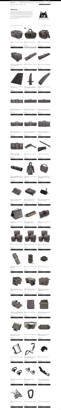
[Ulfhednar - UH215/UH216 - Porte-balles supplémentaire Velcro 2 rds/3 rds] (16, 326)
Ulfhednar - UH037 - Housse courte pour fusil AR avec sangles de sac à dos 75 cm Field (44, 132)
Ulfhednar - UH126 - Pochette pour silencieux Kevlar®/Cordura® (16, 267)
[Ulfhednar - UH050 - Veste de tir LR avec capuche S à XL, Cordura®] (30, 168)
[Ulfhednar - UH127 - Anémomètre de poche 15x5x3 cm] (30, 258)
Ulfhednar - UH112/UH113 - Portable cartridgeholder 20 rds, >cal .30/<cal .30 (29, 222)
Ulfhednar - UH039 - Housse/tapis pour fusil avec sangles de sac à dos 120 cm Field (16, 109)
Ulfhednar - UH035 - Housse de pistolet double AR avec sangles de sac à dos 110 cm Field (30, 132)
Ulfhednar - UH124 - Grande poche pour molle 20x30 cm (43, 244)
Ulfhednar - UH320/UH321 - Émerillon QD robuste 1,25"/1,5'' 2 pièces (16, 379)
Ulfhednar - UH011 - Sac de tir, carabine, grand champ (30, 42)
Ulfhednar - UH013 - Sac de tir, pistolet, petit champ (43, 42)
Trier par (11, 25)
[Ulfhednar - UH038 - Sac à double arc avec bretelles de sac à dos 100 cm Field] (16, 146)
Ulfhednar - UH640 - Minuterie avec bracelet (43, 266)
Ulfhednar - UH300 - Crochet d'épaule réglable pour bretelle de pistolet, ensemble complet (44, 379)
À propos (21, 4)
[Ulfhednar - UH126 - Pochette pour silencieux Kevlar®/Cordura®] (16, 258)
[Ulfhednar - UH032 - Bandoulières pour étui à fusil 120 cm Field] (44, 79)
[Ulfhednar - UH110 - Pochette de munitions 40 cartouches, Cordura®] (16, 214)
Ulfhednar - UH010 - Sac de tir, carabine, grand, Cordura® (16, 42)
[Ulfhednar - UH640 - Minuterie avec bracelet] (44, 258)
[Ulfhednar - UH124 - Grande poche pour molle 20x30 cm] (44, 236)
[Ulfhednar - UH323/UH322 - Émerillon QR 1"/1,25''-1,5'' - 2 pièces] (30, 371)
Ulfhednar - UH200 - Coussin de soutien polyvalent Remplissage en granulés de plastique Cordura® (16, 290)
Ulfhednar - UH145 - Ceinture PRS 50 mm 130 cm (30, 334)
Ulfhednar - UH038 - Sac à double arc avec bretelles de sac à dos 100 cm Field (15, 154)
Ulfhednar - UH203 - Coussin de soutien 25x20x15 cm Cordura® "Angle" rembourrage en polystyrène (16, 312)
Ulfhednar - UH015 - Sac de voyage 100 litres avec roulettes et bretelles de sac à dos (16, 65)
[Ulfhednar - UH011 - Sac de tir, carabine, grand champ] (30, 34)
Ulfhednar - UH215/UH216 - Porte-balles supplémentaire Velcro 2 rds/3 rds (15, 335)
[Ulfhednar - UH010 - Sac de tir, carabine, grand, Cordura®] (16, 34)
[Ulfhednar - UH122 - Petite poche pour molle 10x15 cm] (16, 236)
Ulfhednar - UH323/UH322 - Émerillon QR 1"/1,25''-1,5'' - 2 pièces (29, 379)
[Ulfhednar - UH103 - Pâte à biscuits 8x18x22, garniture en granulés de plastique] (16, 191)
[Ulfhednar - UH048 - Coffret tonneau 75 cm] (44, 146)
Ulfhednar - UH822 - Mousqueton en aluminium (44, 401)
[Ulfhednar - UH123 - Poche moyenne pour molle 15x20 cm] (30, 236)
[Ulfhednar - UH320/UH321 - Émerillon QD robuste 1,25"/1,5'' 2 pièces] (16, 371)
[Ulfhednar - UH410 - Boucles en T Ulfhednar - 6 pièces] (16, 393)
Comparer (41, 25)
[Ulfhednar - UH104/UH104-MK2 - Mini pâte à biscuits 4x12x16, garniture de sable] (30, 191)
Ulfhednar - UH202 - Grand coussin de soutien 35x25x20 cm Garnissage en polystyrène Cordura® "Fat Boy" (43, 290)
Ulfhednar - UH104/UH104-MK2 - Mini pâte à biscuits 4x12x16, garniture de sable (29, 200)
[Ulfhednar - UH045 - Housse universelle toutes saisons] (30, 146)
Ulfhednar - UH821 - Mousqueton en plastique (30, 401)
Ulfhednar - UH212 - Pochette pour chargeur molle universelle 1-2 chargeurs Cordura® (44, 312)
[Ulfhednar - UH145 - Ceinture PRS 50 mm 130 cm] (30, 326)
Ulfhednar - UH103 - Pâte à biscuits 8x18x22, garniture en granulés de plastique (15, 200)
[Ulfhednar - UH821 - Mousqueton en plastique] (30, 393)
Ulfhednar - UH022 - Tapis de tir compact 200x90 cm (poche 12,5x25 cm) (16, 87)
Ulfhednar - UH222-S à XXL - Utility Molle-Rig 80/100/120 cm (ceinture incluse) (43, 335)
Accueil (11, 4)
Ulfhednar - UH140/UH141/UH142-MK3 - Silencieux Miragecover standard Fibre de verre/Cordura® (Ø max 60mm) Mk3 (16, 177)
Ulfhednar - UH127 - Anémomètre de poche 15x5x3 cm (30, 267)
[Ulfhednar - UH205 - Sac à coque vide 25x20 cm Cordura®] (30, 304)
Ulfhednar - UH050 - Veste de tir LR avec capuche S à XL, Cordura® (30, 177)
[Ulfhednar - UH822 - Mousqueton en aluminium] (44, 393)
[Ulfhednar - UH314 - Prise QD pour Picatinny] (44, 349)
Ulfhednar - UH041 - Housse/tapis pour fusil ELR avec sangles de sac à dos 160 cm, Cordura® (44, 109)
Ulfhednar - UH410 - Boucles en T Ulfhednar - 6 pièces (16, 402)
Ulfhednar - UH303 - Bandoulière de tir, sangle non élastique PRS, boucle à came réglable (30, 357)
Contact (25, 4)
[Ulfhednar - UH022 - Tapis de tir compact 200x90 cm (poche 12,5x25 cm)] (16, 79)
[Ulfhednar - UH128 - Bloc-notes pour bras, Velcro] (16, 349)
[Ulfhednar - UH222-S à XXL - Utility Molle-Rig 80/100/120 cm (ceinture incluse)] (44, 326)
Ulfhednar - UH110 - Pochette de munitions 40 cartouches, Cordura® (16, 222)
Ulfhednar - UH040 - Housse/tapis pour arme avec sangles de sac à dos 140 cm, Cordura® (30, 109)
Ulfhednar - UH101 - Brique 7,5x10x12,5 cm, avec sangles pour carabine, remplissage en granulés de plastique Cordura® (44, 177)
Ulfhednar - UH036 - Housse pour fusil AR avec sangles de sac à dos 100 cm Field (16, 132)
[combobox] (31, 2)
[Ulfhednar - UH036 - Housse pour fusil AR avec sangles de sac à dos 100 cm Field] (16, 123)
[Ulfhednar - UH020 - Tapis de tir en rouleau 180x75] (30, 56)
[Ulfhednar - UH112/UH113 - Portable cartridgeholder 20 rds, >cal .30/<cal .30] (30, 214)
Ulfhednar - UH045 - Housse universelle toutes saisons (30, 154)
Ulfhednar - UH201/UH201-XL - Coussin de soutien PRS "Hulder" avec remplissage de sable (30, 289)
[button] (50, 2)
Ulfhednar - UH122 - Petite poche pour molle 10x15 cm (16, 244)
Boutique (17, 4)
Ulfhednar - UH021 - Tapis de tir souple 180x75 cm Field (44, 65)
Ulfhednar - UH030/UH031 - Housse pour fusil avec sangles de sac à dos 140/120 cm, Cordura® (30, 87)
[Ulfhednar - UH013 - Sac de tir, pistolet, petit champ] (44, 34)
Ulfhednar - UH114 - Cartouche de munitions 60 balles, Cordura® (44, 222)
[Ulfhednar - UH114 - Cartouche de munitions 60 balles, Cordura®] (44, 214)
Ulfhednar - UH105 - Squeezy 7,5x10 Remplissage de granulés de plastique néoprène (44, 200)
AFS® (13, 4)
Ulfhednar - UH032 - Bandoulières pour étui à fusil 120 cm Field (44, 87)
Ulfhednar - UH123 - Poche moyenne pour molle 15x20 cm (30, 244)
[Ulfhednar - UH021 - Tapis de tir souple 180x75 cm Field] (44, 56)
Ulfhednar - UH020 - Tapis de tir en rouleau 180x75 (30, 64)
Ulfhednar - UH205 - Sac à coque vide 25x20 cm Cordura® (30, 312)
